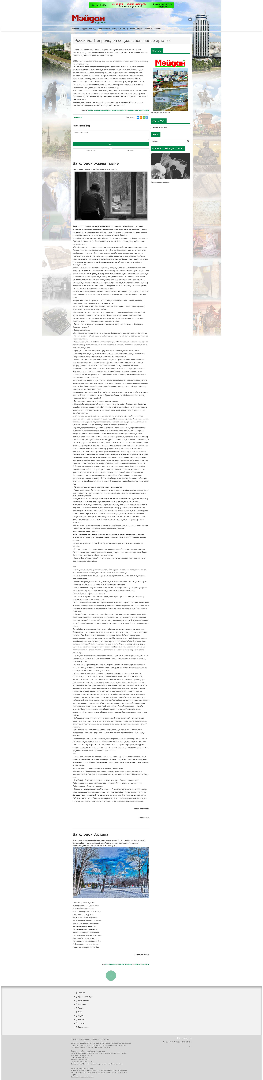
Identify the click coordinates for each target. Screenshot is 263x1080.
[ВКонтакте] (138, 117)
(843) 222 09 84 (187, 1042)
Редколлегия (104, 29)
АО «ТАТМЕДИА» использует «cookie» (84, 1070)
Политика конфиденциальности (82, 1077)
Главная (81, 993)
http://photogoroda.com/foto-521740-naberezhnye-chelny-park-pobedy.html (127, 964)
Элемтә (157, 29)
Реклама (148, 29)
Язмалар (79, 117)
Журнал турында (89, 29)
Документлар (84, 1027)
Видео (139, 29)
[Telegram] (146, 117)
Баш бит (75, 29)
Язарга (111, 144)
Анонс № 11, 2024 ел (160, 112)
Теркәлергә (130, 150)
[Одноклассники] (141, 117)
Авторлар (116, 29)
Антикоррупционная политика (82, 1068)
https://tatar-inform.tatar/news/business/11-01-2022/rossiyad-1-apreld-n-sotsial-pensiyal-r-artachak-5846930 (118, 110)
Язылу (125, 29)
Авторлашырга (91, 150)
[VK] (190, 19)
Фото (132, 29)
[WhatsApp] (144, 117)
